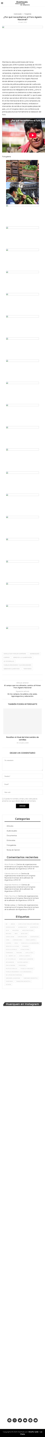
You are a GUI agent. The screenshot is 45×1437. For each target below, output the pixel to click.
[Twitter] (20, 1420)
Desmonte (25, 946)
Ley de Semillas (9, 661)
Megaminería (10, 962)
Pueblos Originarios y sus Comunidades (17, 665)
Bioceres (8, 933)
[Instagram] (15, 1420)
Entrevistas (11, 840)
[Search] (42, 3)
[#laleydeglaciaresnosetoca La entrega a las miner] (11, 1174)
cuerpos (7, 657)
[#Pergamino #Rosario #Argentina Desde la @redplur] (11, 1297)
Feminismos (9, 952)
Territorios (27, 669)
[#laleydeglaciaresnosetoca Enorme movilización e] (33, 1019)
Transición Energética (23, 981)
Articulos (10, 826)
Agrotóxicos (34, 927)
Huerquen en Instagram (22, 1004)
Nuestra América (22, 962)
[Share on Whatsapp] (22, 677)
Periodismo (22, 965)
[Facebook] (9, 1420)
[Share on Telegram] (24, 677)
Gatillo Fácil (29, 952)
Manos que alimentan (26, 959)
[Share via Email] (26, 677)
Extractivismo (24, 949)
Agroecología (34, 653)
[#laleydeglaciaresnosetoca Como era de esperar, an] (33, 1207)
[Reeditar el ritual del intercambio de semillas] (22, 721)
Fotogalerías (11, 845)
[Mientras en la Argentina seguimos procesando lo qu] (33, 1341)
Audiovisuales (12, 831)
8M (6, 924)
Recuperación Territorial (14, 975)
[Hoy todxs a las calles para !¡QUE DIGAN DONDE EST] (11, 1262)
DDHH (16, 943)
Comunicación (22, 936)
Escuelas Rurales (11, 949)
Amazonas (15, 930)
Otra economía (10, 965)
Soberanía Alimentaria (12, 669)
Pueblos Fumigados (27, 968)
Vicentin (8, 984)
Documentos (12, 836)
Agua (7, 930)
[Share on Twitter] (20, 677)
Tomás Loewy (9, 905)
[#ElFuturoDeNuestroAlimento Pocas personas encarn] (11, 1086)
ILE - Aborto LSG (11, 956)
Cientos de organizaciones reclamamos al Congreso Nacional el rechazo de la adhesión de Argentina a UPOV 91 (21, 866)
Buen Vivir (24, 933)
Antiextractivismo (28, 930)
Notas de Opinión (13, 850)
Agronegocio (22, 927)
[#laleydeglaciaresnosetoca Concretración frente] (33, 1261)
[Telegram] (30, 1420)
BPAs (16, 933)
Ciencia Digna (10, 936)
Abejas (13, 924)
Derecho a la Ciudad (12, 946)
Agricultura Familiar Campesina (15, 653)
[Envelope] (36, 1420)
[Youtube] (25, 1420)
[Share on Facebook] (18, 677)
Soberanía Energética (30, 978)
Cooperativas (34, 936)
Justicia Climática (24, 956)
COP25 (7, 940)
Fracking (19, 952)
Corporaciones (17, 940)
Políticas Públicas (11, 968)
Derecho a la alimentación (22, 657)
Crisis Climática (30, 940)
